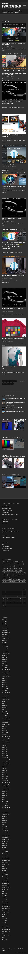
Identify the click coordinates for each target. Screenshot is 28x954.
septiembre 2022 (6, 699)
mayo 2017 (5, 822)
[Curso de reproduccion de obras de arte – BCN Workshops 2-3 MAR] (14, 62)
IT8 (24, 572)
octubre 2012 (5, 933)
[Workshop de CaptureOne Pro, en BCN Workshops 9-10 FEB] (14, 90)
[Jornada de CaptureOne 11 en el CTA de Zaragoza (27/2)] (14, 237)
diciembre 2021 (6, 718)
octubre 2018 (5, 787)
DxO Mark (4, 533)
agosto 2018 (5, 791)
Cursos (4, 570)
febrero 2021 (5, 732)
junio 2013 (4, 918)
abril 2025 (4, 644)
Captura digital (5, 566)
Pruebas (18, 577)
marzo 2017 (5, 826)
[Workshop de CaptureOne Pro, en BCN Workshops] (14, 207)
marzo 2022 (5, 711)
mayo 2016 (5, 847)
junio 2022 (4, 705)
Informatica (11, 572)
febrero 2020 (5, 755)
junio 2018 (4, 795)
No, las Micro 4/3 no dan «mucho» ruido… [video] (15, 411)
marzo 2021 (5, 730)
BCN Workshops (18, 561)
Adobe (7, 561)
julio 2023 (4, 678)
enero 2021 (5, 734)
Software (9, 579)
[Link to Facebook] (15, 952)
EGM (12, 570)
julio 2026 (4, 619)
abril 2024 (4, 663)
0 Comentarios (11, 46)
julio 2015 (4, 866)
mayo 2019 (5, 772)
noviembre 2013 (6, 908)
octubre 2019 (5, 762)
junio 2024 (4, 659)
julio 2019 (4, 768)
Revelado (4, 579)
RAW (23, 577)
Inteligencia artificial (18, 572)
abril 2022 (4, 709)
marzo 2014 (5, 900)
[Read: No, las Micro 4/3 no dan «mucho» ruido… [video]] (3, 412)
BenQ (23, 561)
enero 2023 (5, 690)
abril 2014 (4, 897)
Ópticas (23, 581)
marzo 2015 (5, 874)
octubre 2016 (5, 837)
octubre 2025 (5, 636)
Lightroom (5, 574)
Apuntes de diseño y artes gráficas (10, 531)
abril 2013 (4, 923)
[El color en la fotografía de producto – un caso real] (14, 356)
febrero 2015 (5, 877)
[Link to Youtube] (18, 952)
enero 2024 (5, 667)
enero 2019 (5, 780)
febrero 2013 (5, 927)
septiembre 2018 (6, 789)
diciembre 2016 (6, 833)
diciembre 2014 (6, 881)
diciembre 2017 (6, 808)
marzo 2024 (5, 665)
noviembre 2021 (6, 720)
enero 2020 (5, 757)
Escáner (16, 570)
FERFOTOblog (5, 535)
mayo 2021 (5, 728)
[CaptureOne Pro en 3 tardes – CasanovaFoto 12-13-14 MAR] (14, 32)
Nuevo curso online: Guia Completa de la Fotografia (15, 398)
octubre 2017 (5, 812)
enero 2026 (5, 630)
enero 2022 (5, 716)
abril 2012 (4, 937)
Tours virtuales (18, 579)
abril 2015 (4, 872)
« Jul (3, 608)
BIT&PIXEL (5, 563)
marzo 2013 (5, 925)
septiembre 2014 (6, 887)
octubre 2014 (5, 885)
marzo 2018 (5, 801)
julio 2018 (4, 793)
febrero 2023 (5, 688)
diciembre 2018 (6, 782)
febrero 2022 (5, 713)
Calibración (11, 563)
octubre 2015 (5, 862)
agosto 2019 (5, 766)
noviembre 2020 (6, 739)
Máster (19, 574)
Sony (13, 579)
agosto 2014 (5, 889)
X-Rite (15, 581)
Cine (10, 568)
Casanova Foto (5, 568)
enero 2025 (5, 649)
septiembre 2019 (6, 764)
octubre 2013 (5, 910)
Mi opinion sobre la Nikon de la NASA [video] (14, 407)
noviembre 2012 (6, 931)
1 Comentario (10, 138)
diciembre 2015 (6, 858)
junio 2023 (4, 680)
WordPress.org (5, 550)
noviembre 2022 (6, 695)
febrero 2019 (5, 778)
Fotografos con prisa (7, 510)
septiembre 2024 (6, 653)
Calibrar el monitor (6, 508)
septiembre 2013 (6, 912)
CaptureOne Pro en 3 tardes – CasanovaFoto (13, 186)
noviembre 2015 (6, 860)
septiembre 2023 (6, 676)
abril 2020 (4, 751)
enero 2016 (5, 856)
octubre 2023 (5, 674)
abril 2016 (4, 849)
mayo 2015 (5, 870)
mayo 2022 (5, 707)
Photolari (4, 523)
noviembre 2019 (6, 759)
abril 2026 (4, 624)
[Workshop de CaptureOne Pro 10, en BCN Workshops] (14, 297)
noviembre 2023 (6, 672)
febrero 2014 (5, 902)
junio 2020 (4, 747)
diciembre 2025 (6, 632)
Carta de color (17, 566)
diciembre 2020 (6, 736)
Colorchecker (15, 568)
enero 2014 (5, 904)
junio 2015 (4, 868)
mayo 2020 (5, 749)
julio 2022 (4, 703)
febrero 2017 (5, 828)
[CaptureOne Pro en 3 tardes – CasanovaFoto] (14, 178)
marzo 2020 (5, 753)
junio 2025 (4, 640)
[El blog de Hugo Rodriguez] (11, 5)
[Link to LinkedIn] (20, 952)
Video (23, 579)
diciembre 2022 (6, 693)
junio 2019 (4, 770)
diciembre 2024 (6, 651)
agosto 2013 (5, 914)
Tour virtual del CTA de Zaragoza (10, 514)
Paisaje (9, 577)
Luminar (9, 574)
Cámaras (8, 570)
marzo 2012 (5, 939)
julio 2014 (4, 891)
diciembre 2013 (6, 906)
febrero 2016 (5, 854)
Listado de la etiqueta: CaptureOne (12, 11)
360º (3, 561)
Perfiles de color (6, 512)
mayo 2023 (5, 682)
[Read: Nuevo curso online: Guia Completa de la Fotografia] (3, 399)
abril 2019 (4, 774)
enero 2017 (5, 831)
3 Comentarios (10, 341)
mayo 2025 (5, 642)
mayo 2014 (5, 895)
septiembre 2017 (6, 814)
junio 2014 (4, 893)
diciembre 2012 (6, 929)
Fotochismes (5, 521)
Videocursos (5, 581)
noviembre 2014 (6, 883)
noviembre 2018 (6, 785)
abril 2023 (4, 684)
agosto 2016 (5, 841)
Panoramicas (13, 577)
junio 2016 (4, 845)
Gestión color (5, 572)
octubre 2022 (5, 697)
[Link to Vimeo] (22, 952)
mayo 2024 (5, 661)
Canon (22, 563)
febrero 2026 (5, 628)
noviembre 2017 (6, 810)
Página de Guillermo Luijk (8, 537)
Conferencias (21, 568)
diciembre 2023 (6, 670)
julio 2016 (4, 843)
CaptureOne (12, 566)
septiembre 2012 (6, 935)
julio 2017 (4, 818)
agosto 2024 (5, 655)
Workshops (11, 581)
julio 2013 (4, 916)
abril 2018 (4, 799)
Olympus (4, 577)
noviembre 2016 (6, 835)
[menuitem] (20, 5)
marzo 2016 (5, 851)
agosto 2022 (5, 701)
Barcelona (11, 561)
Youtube (19, 581)
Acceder (4, 544)
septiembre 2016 (6, 839)
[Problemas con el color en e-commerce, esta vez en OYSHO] (14, 327)
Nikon (23, 574)
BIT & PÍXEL (5, 506)
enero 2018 (5, 805)
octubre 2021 (5, 722)
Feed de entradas (6, 546)
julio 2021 (4, 726)
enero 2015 (5, 879)
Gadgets (20, 570)
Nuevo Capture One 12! (8, 165)
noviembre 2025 (6, 634)
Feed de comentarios (7, 548)
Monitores (14, 574)
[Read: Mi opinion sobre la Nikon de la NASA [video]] (3, 408)
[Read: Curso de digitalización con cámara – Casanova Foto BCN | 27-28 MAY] (3, 403)
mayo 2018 (5, 797)
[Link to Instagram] (25, 952)
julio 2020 (4, 745)
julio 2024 (4, 657)
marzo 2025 (5, 647)
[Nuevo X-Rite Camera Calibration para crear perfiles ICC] (14, 124)
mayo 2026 (5, 621)
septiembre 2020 (6, 743)
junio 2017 (4, 820)
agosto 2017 (5, 816)
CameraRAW (16, 563)
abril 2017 (4, 824)
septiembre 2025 (6, 638)
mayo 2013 (5, 920)
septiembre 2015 (6, 864)
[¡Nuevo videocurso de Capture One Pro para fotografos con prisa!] (14, 264)
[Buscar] (20, 5)
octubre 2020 (5, 741)
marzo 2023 (5, 686)
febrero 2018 (5, 803)
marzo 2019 (5, 776)
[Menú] (24, 5)
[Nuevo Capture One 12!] (14, 154)
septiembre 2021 (6, 724)
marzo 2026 (5, 626)
